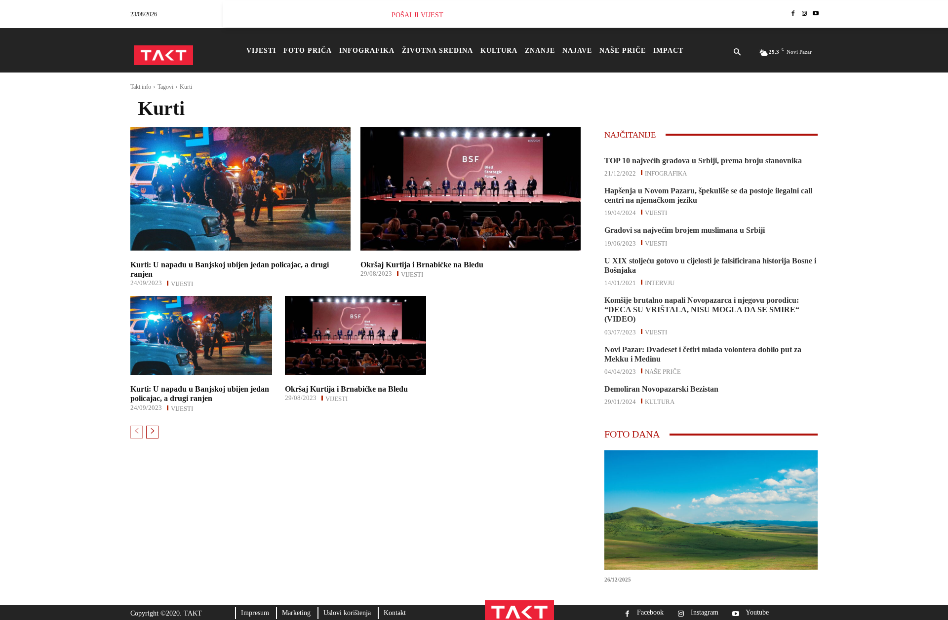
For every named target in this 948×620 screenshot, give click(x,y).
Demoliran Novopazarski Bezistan (661, 389)
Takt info (140, 86)
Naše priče (663, 370)
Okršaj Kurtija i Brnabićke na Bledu (421, 264)
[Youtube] (815, 14)
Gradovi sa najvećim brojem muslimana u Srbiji (684, 230)
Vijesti (182, 283)
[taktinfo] (163, 55)
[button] (737, 52)
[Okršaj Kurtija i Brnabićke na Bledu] (470, 189)
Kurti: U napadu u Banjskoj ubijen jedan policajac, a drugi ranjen (199, 393)
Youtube (757, 612)
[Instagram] (804, 14)
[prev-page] (136, 432)
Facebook (650, 612)
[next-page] (152, 432)
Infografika (666, 172)
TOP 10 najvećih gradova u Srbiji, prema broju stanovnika (703, 160)
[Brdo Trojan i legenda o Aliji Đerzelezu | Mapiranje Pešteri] (711, 510)
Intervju (659, 282)
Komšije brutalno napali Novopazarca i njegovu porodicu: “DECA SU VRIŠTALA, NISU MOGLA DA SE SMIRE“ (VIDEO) (701, 309)
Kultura (659, 401)
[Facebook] (793, 14)
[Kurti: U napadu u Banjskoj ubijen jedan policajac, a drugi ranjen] (240, 189)
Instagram (704, 612)
